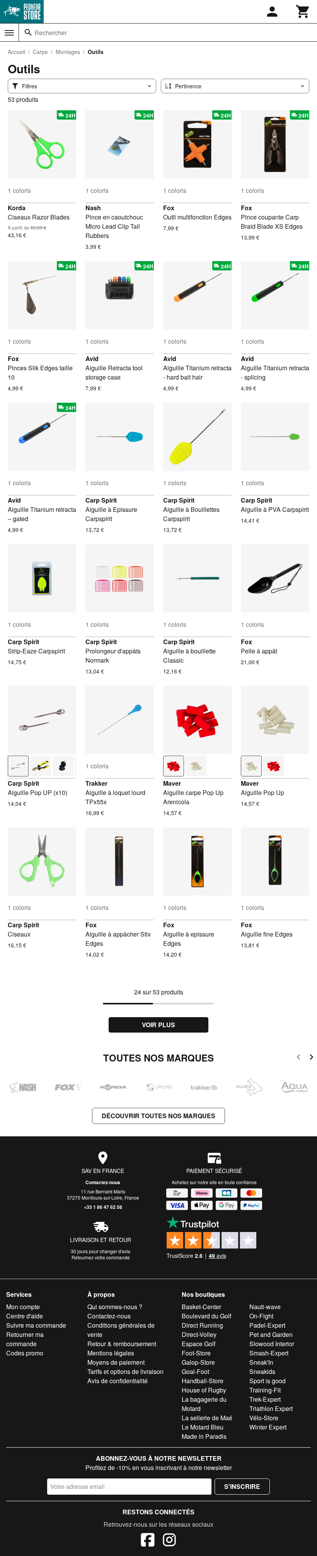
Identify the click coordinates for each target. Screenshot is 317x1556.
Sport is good (267, 1380)
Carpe (40, 52)
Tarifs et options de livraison (125, 1371)
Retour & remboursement (121, 1343)
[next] (311, 1058)
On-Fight (261, 1315)
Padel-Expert (267, 1325)
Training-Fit (265, 1390)
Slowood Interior (271, 1343)
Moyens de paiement (116, 1362)
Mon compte (23, 1306)
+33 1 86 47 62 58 (103, 1206)
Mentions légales (110, 1352)
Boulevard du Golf (206, 1315)
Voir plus (158, 1024)
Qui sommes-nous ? (114, 1306)
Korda (17, 207)
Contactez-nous (102, 1182)
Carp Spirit (101, 500)
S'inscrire (242, 1486)
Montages (68, 52)
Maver (172, 783)
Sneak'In (261, 1362)
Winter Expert (267, 1427)
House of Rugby (204, 1390)
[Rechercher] (28, 32)
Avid (92, 358)
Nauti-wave (265, 1306)
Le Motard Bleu (202, 1427)
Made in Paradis (204, 1436)
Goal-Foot (195, 1371)
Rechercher (50, 32)
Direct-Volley (199, 1334)
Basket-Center (201, 1306)
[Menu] (9, 33)
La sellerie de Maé (207, 1417)
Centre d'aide (24, 1315)
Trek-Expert (265, 1399)
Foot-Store (196, 1352)
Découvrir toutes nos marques (158, 1115)
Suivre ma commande (36, 1325)
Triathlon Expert (271, 1408)
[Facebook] (147, 1541)
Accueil (16, 52)
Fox (168, 207)
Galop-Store (198, 1362)
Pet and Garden (271, 1334)
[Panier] (303, 11)
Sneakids (262, 1371)
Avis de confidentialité (117, 1380)
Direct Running (202, 1325)
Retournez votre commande (101, 1257)
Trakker (96, 783)
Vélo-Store (263, 1417)
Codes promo (24, 1352)
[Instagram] (169, 1541)
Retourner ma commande (25, 1339)
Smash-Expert (268, 1352)
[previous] (298, 1058)
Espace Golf (198, 1343)
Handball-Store (202, 1380)
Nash (93, 207)
